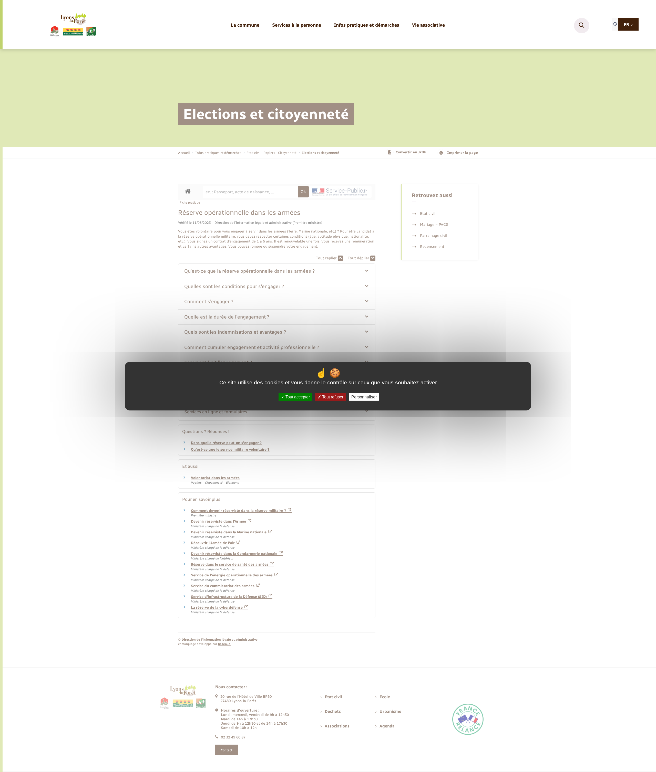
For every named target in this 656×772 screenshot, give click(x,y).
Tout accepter (297, 397)
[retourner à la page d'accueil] (73, 25)
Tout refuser (332, 397)
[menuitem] (245, 25)
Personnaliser (364, 397)
